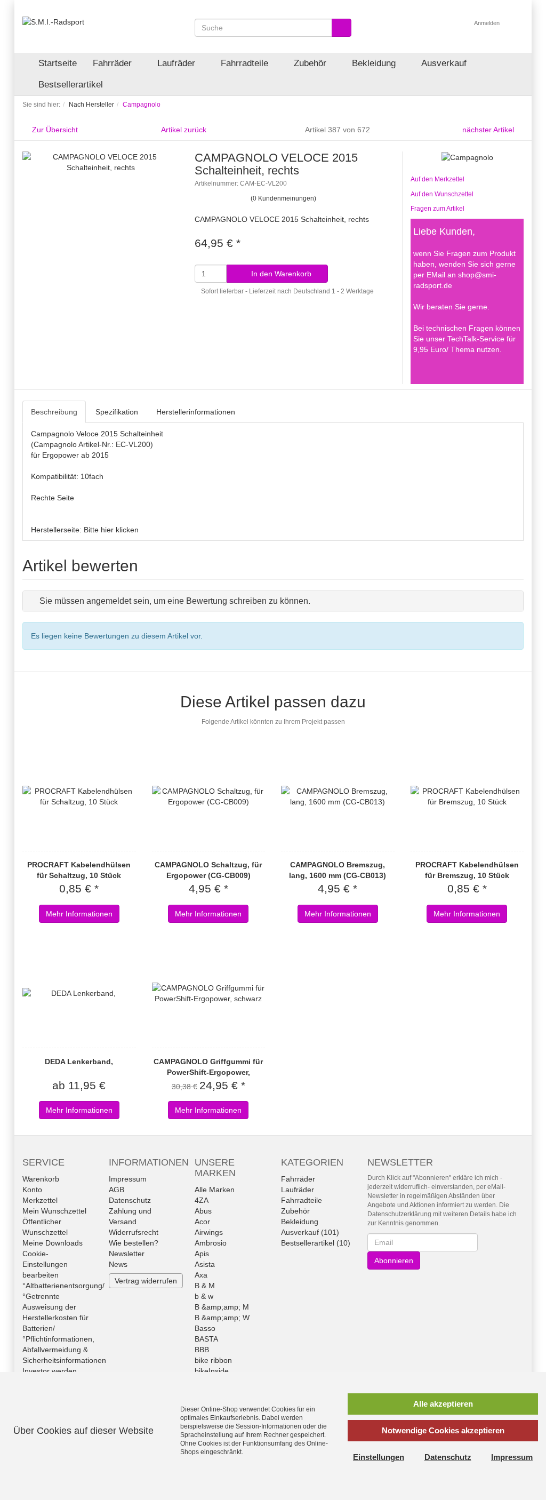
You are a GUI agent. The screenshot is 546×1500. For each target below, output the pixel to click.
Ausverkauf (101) (310, 1232)
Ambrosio (211, 1243)
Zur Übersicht (55, 129)
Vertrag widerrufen (146, 1280)
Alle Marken (215, 1189)
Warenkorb (40, 1179)
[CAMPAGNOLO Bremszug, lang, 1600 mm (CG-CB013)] (338, 796)
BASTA (206, 1339)
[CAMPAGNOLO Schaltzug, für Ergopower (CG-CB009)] (209, 796)
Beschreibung (54, 412)
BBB (202, 1349)
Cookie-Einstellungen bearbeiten (45, 1264)
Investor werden (49, 1371)
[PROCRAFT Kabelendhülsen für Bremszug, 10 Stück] (467, 796)
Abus (203, 1211)
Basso (205, 1328)
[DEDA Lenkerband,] (79, 993)
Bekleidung (375, 63)
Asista (205, 1264)
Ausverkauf (444, 63)
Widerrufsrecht (133, 1232)
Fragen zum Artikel (437, 208)
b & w (204, 1296)
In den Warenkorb (280, 273)
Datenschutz (130, 1200)
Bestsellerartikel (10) (315, 1243)
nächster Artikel (489, 129)
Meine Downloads (52, 1243)
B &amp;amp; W (222, 1317)
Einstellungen (378, 1457)
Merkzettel (40, 1200)
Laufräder (177, 63)
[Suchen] (341, 28)
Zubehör (311, 63)
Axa (201, 1275)
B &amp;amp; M (222, 1307)
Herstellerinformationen (195, 412)
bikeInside (212, 1371)
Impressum (128, 1179)
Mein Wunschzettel (54, 1211)
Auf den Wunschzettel (442, 194)
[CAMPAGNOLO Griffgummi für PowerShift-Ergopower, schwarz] (209, 993)
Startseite (57, 63)
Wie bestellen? (133, 1243)
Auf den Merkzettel (437, 179)
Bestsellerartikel (70, 84)
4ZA (201, 1200)
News (118, 1264)
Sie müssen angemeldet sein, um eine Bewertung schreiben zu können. (174, 600)
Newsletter (126, 1253)
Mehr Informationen (79, 913)
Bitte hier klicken (111, 529)
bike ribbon (213, 1360)
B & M (205, 1285)
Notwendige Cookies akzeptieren (443, 1430)
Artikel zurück (183, 129)
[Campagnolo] (467, 157)
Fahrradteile (246, 63)
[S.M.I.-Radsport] (53, 21)
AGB (116, 1189)
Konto (32, 1189)
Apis (202, 1253)
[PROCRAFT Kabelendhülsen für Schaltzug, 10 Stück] (79, 796)
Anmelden (487, 23)
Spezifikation (116, 412)
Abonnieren (393, 1260)
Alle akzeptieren (443, 1403)
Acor (202, 1221)
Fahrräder (113, 63)
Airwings (209, 1232)
